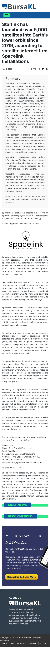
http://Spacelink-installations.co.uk (26, 462)
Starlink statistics (40, 316)
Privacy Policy (17, 643)
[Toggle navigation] (6, 15)
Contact (44, 643)
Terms (4, 643)
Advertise (32, 643)
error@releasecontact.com (28, 481)
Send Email (13, 451)
